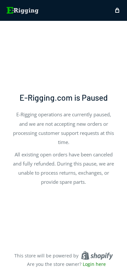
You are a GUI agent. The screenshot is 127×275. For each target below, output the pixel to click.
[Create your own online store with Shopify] (97, 255)
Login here (94, 264)
